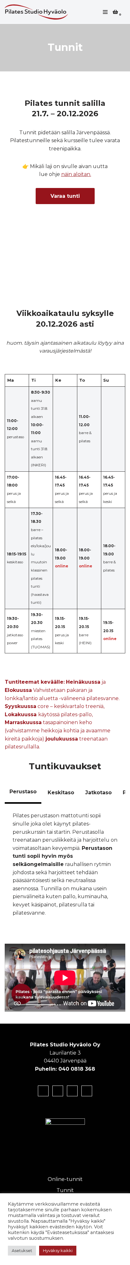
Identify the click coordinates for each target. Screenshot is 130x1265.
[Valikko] (105, 12)
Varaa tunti (65, 196)
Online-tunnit (65, 1179)
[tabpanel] (65, 864)
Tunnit (65, 1190)
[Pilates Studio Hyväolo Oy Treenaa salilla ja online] (38, 12)
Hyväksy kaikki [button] (58, 1250)
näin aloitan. (76, 174)
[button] (117, 231)
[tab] (23, 792)
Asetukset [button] (22, 1250)
